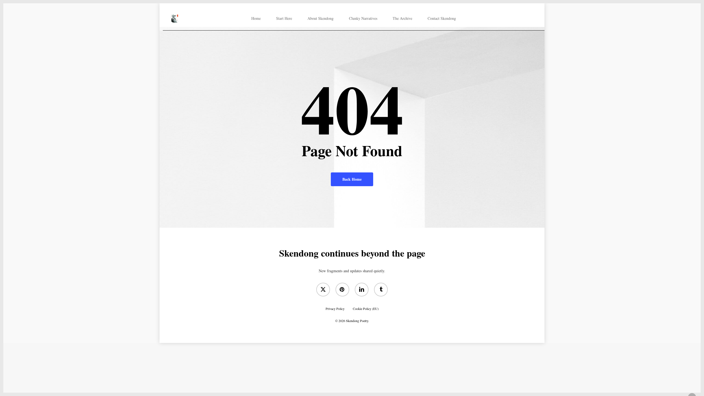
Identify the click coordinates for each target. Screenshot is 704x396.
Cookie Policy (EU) (366, 308)
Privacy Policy (335, 308)
